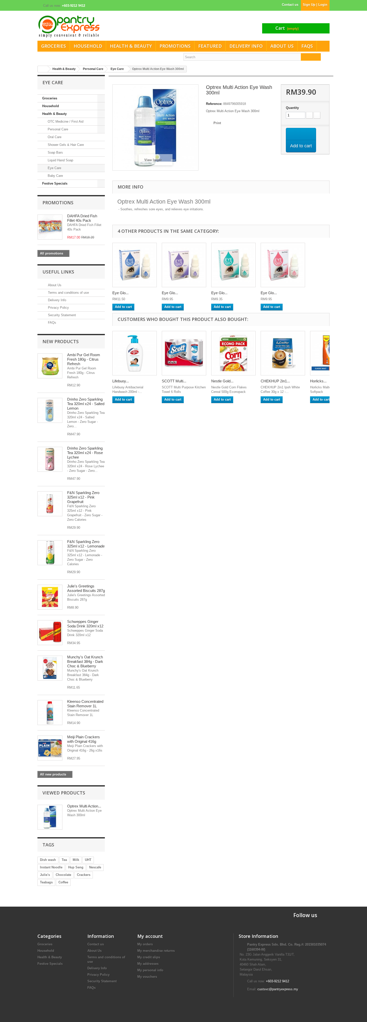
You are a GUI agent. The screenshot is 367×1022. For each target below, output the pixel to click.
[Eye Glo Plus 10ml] (184, 265)
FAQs (307, 46)
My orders (145, 944)
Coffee (63, 882)
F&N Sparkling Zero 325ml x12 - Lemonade (86, 543)
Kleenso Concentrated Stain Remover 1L (85, 703)
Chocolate (63, 875)
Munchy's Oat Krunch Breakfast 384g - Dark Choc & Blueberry (85, 661)
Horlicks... (318, 381)
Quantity (292, 108)
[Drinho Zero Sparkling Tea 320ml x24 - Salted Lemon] (49, 410)
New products (60, 341)
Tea (64, 860)
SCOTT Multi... (174, 381)
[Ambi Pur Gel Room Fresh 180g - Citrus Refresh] (49, 365)
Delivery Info (246, 46)
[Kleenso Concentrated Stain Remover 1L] (49, 712)
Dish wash (48, 860)
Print (217, 123)
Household (88, 46)
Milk (76, 860)
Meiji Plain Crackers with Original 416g (83, 739)
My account (150, 936)
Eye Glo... (120, 293)
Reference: (214, 104)
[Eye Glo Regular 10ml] (233, 265)
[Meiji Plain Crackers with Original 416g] (49, 748)
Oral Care (54, 137)
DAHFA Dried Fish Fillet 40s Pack (82, 218)
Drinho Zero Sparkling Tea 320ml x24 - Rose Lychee (85, 452)
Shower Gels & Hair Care (65, 145)
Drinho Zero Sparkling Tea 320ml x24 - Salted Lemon (85, 403)
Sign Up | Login (315, 4)
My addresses (148, 964)
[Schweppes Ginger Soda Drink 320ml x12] (49, 632)
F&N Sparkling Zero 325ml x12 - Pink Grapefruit (83, 497)
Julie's (45, 875)
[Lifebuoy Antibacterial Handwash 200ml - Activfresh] (134, 353)
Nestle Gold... (222, 381)
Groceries (53, 46)
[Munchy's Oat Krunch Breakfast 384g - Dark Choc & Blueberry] (49, 668)
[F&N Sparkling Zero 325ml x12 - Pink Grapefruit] (49, 503)
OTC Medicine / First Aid (65, 121)
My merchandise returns (156, 951)
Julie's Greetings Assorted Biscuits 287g (86, 588)
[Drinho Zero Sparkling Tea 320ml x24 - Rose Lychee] (49, 459)
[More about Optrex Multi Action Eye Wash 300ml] (49, 817)
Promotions (175, 46)
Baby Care (55, 176)
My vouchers (147, 977)
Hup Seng (75, 867)
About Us (282, 46)
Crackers (83, 875)
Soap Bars (55, 152)
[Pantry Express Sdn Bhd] (108, 26)
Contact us (290, 4)
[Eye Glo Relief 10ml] (283, 265)
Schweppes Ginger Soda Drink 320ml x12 (85, 623)
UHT (88, 860)
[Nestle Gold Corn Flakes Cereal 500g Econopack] (233, 353)
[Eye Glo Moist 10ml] (134, 265)
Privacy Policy (58, 307)
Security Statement (61, 315)
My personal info (150, 970)
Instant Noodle (51, 867)
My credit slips (148, 957)
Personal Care (57, 129)
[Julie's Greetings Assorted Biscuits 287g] (49, 597)
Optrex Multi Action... (84, 806)
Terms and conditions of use (68, 292)
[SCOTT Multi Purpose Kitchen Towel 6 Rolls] (184, 353)
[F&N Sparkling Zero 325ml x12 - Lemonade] (49, 552)
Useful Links (58, 272)
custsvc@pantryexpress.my (277, 989)
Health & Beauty (131, 46)
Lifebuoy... (120, 381)
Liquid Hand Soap (60, 160)
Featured (210, 46)
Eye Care (54, 168)
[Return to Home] (42, 69)
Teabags (46, 882)
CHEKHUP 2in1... (275, 381)
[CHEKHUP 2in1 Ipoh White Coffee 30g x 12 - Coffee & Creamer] (283, 353)
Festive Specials (54, 183)
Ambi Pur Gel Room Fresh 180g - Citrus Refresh (83, 359)
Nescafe (95, 867)
